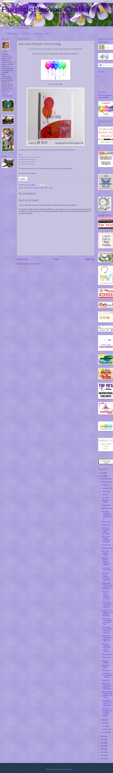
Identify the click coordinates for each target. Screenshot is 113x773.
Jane (5, 51)
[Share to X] (43, 185)
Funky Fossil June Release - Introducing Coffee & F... (107, 638)
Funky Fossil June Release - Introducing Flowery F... (107, 629)
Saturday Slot (106, 522)
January (105, 732)
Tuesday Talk (106, 505)
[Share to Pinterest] (47, 185)
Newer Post (22, 259)
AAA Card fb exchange (31, 188)
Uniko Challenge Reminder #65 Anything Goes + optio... (107, 694)
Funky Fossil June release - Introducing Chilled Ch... (107, 604)
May (103, 720)
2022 (102, 473)
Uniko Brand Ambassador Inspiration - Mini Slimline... (107, 686)
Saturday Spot (106, 654)
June (104, 498)
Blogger (68, 769)
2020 (102, 736)
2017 (102, 746)
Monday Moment (107, 508)
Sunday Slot (106, 680)
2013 (102, 758)
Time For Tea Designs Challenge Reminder (106, 539)
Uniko (48, 33)
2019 (102, 739)
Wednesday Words (105, 501)
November (105, 482)
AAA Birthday (12, 33)
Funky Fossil (25, 33)
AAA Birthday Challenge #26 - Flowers (107, 675)
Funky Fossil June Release (107, 569)
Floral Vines (38, 157)
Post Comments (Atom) (33, 264)
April (104, 723)
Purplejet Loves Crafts (45, 9)
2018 (102, 743)
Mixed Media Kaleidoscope (31, 161)
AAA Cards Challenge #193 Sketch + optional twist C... (107, 515)
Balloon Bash (27, 157)
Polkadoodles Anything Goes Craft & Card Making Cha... (107, 585)
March (104, 726)
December (105, 479)
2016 (102, 749)
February (105, 729)
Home (7, 28)
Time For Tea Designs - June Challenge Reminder (107, 613)
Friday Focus (106, 525)
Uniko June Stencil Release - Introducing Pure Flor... (106, 595)
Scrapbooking (37, 33)
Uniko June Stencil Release (105, 553)
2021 (102, 476)
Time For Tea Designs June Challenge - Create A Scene (107, 712)
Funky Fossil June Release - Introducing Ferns (107, 621)
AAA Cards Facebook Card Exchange (105, 530)
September (106, 488)
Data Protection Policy (21, 28)
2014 (102, 755)
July (103, 494)
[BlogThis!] (42, 185)
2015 (102, 752)
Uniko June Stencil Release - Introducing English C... (106, 561)
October (105, 485)
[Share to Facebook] (45, 185)
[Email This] (40, 185)
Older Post (89, 259)
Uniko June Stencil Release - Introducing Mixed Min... (106, 576)
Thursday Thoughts (105, 661)
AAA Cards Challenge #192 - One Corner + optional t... (106, 647)
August (104, 491)
